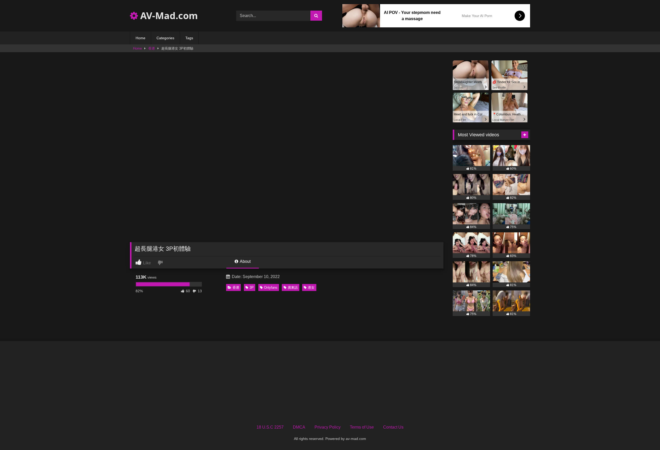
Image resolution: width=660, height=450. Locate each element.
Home (140, 38)
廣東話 (293, 287)
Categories (165, 38)
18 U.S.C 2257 (270, 427)
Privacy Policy (328, 427)
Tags (189, 38)
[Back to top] (644, 435)
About (245, 261)
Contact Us (393, 427)
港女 (311, 287)
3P (252, 287)
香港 (151, 48)
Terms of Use (362, 427)
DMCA (299, 427)
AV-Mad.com (168, 15)
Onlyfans (270, 287)
